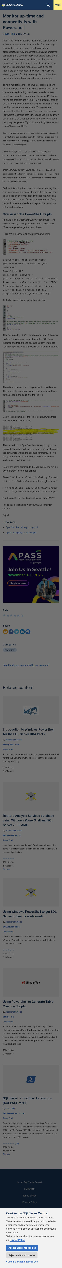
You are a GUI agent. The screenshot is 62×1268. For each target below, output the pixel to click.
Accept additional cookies (22, 1247)
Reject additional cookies (22, 1255)
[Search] (48, 5)
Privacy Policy (17, 1240)
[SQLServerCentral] (2, 5)
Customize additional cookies (22, 1261)
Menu (58, 5)
